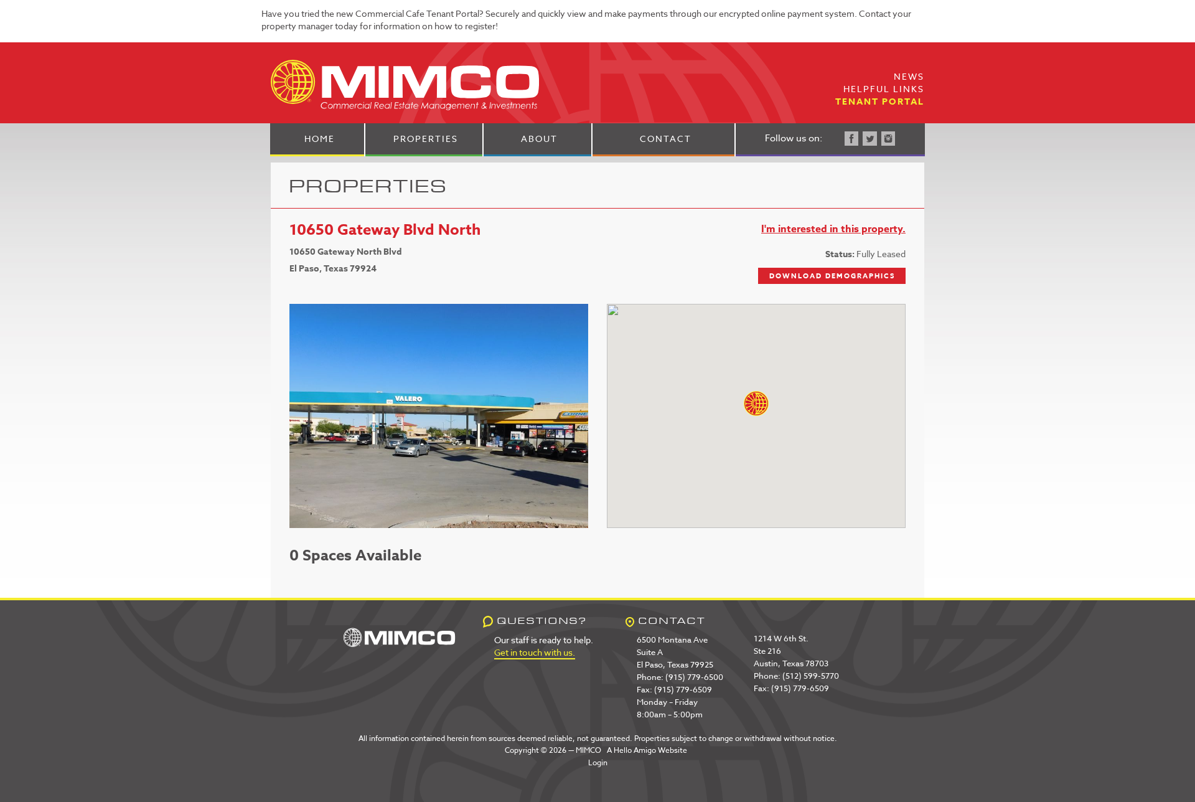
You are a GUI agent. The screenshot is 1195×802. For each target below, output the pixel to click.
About (539, 138)
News (909, 76)
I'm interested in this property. (833, 229)
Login (597, 762)
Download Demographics (832, 275)
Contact (665, 138)
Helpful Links (883, 89)
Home (319, 138)
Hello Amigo (635, 750)
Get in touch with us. (534, 652)
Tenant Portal (879, 101)
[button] (756, 403)
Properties (425, 138)
